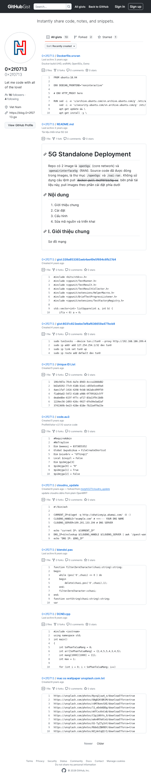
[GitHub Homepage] (64, 770)
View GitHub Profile (20, 125)
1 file (48, 138)
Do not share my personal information (75, 764)
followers (17, 94)
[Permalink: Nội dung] (45, 194)
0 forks (61, 70)
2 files (48, 70)
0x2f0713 (48, 55)
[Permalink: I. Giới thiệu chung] (45, 231)
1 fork (58, 138)
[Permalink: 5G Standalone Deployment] (45, 154)
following (12, 99)
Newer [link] (88, 743)
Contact (99, 761)
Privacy (40, 761)
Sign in (120, 6)
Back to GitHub (99, 6)
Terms (29, 761)
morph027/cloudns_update (95, 488)
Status (63, 761)
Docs (89, 761)
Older (100, 743)
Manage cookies (116, 761)
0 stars (92, 70)
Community (76, 761)
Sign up (135, 6)
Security (52, 761)
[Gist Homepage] (19, 6)
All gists (80, 6)
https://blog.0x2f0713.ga (22, 115)
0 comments (77, 70)
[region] (94, 95)
